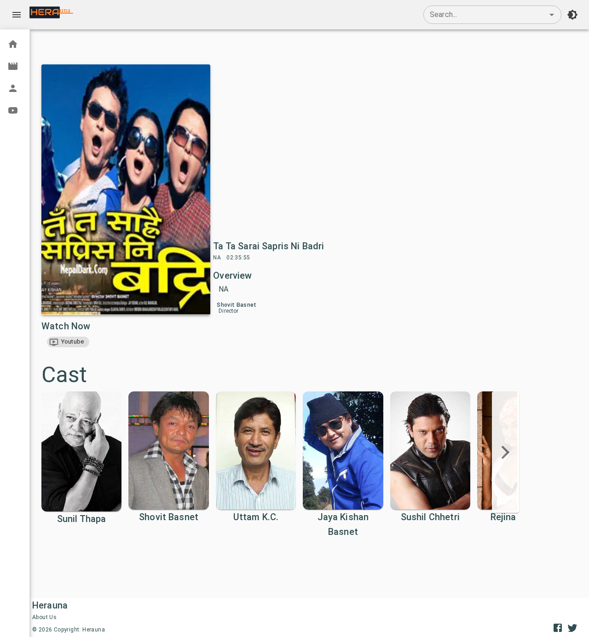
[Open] (551, 14)
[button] (68, 342)
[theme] (572, 15)
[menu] (17, 15)
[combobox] (492, 15)
